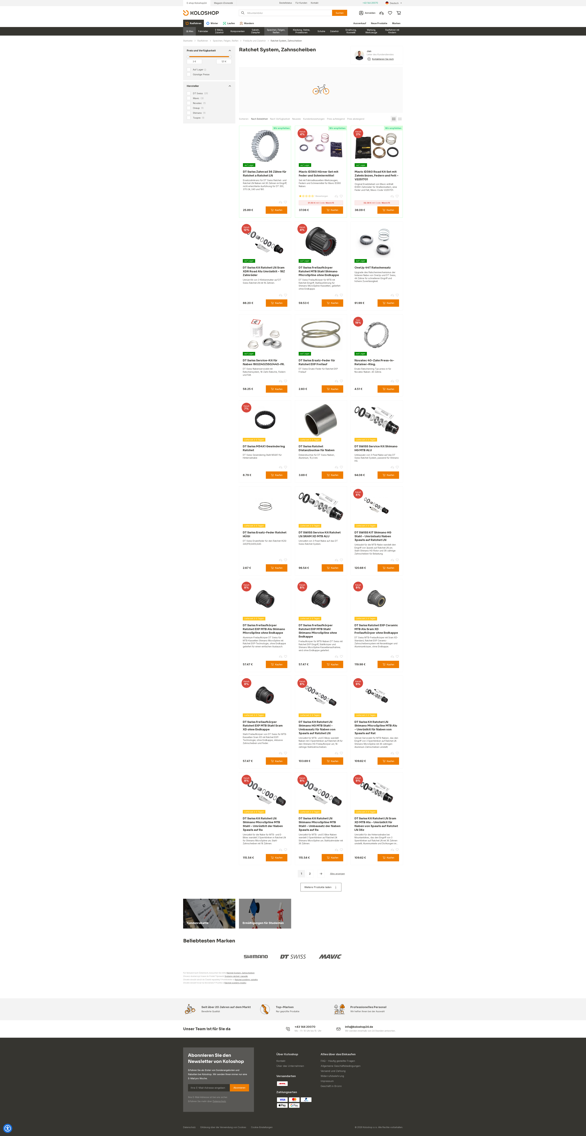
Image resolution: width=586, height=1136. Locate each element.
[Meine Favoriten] (390, 13)
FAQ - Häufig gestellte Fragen (338, 1060)
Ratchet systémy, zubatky (246, 979)
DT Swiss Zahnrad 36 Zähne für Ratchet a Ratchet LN (264, 173)
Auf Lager (198, 69)
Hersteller (193, 85)
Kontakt (314, 3)
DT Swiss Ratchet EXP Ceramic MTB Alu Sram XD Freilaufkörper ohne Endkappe (376, 629)
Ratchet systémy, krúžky (235, 983)
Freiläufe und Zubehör (254, 40)
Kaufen (278, 210)
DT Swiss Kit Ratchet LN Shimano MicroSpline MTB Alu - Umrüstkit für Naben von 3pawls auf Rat (375, 727)
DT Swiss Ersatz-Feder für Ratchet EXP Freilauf (317, 362)
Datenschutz (219, 1101)
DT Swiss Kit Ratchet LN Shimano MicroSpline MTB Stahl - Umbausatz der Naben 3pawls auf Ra (319, 824)
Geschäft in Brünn (331, 1086)
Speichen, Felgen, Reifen (276, 31)
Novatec (199, 103)
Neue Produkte (379, 23)
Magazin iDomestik (223, 3)
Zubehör (334, 31)
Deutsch (394, 3)
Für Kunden (301, 3)
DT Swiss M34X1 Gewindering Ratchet (264, 448)
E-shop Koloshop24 (197, 3)
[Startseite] (201, 12)
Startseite (188, 40)
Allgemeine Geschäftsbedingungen (340, 1065)
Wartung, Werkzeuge (371, 31)
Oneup (198, 108)
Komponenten (238, 31)
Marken (396, 23)
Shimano (199, 113)
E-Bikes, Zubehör (219, 31)
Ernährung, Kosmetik (351, 31)
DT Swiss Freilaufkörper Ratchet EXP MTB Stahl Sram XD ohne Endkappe (263, 725)
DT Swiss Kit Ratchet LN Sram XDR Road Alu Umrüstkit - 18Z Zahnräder (264, 271)
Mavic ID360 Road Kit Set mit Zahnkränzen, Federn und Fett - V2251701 (376, 175)
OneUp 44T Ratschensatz (372, 267)
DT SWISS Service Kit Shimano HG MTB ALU (376, 448)
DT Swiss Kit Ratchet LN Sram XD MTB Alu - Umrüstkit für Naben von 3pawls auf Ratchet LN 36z (376, 824)
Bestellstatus (285, 3)
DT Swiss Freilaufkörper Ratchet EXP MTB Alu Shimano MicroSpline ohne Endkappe (264, 629)
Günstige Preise (201, 74)
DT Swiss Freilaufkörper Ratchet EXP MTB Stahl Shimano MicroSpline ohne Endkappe (318, 631)
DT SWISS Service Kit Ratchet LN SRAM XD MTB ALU (320, 534)
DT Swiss (200, 93)
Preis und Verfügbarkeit (201, 50)
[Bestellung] (398, 13)
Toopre (198, 117)
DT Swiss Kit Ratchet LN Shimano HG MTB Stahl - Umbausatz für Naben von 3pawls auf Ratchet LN (317, 727)
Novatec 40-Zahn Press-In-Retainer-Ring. (374, 362)
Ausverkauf (359, 23)
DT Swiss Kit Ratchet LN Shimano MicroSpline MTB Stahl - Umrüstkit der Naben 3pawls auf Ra (263, 824)
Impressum (327, 1081)
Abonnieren (239, 1087)
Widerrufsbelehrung (332, 1076)
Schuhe (321, 31)
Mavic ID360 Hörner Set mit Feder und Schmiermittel (318, 173)
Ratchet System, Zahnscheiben (241, 973)
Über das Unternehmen (290, 1065)
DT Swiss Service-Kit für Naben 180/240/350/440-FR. (264, 362)
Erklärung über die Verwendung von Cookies (223, 1127)
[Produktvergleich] (381, 13)
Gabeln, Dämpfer (255, 31)
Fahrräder (203, 31)
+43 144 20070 (370, 3)
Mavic (198, 98)
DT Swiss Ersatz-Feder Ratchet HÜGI (264, 534)
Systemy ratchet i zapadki (236, 976)
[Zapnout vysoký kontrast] (7, 1128)
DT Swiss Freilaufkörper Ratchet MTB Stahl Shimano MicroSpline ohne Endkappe (319, 271)
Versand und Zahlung (333, 1070)
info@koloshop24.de (359, 1026)
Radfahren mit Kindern (392, 31)
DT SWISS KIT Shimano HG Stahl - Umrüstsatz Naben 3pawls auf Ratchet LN (372, 536)
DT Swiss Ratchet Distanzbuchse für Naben (317, 448)
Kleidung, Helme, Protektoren (301, 31)
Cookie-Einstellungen (262, 1127)
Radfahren (202, 40)
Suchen (340, 12)
